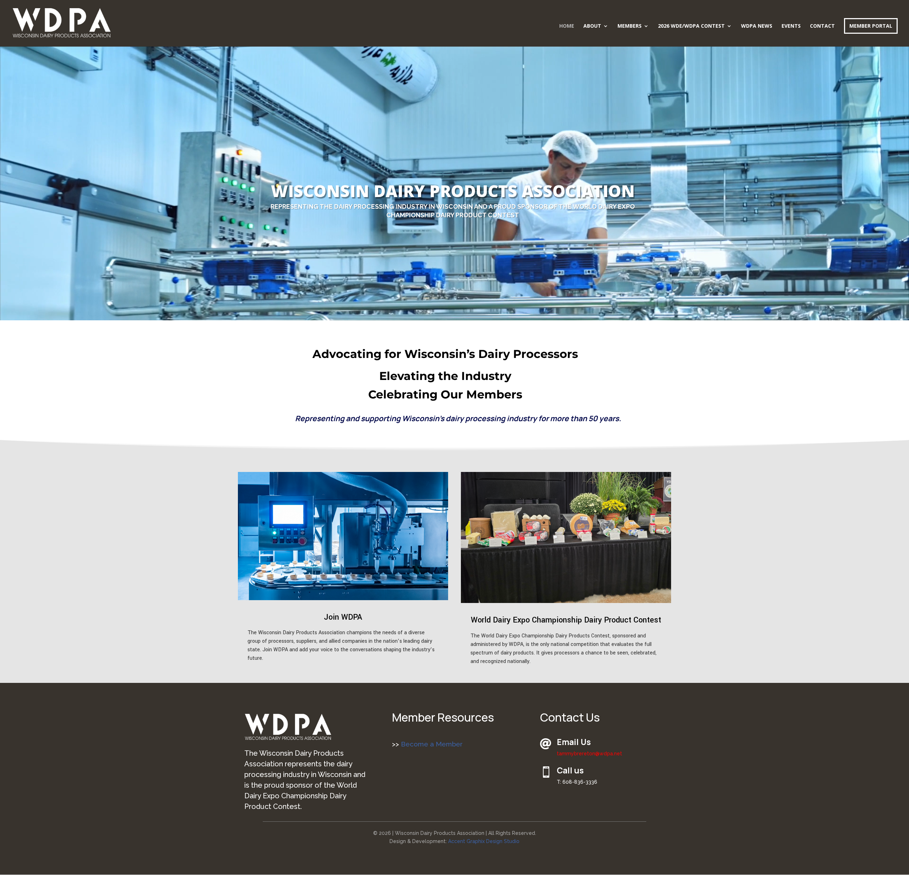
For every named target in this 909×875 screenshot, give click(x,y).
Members (629, 26)
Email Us (574, 742)
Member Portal (870, 25)
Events (791, 26)
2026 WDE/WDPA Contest (691, 26)
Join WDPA (343, 617)
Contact (822, 26)
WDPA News (756, 26)
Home (566, 26)
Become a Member (431, 744)
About (592, 26)
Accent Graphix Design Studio (483, 841)
